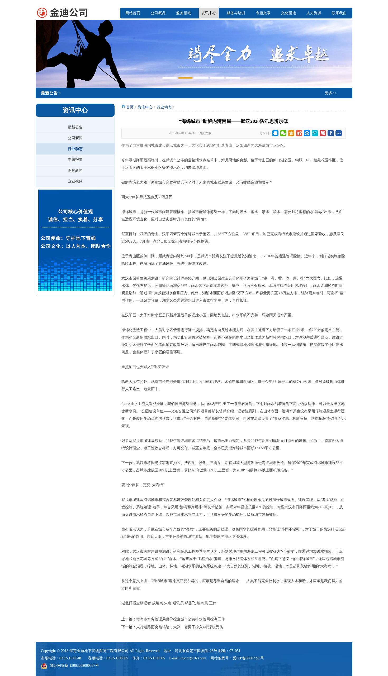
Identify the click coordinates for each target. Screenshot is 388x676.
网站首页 (132, 13)
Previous (41, 53)
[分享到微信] (283, 133)
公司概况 (158, 13)
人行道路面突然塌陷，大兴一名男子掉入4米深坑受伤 (179, 627)
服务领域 (183, 13)
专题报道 (75, 160)
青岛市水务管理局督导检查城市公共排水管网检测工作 (180, 619)
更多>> (331, 93)
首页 (130, 107)
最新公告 (75, 127)
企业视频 (75, 181)
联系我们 (339, 13)
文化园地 (288, 13)
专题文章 (263, 13)
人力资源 (313, 13)
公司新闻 (75, 138)
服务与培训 (236, 13)
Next (347, 53)
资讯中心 (208, 13)
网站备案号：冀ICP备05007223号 (237, 658)
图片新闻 (75, 170)
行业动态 (75, 149)
